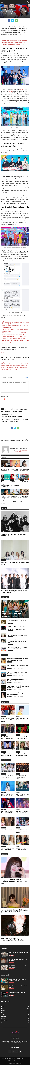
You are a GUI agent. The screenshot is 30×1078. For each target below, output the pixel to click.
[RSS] (16, 1051)
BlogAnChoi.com (5, 1041)
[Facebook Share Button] (9, 20)
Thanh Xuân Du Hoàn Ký (7, 414)
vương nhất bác (14, 421)
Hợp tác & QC (24, 1058)
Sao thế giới (12, 9)
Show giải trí (8, 411)
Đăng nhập (26, 377)
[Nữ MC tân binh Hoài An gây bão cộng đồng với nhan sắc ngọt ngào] (15, 463)
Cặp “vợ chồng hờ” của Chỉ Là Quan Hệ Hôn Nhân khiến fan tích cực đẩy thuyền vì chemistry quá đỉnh (15, 342)
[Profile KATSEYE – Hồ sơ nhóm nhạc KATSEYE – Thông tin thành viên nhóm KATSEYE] (15, 609)
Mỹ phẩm (3, 1010)
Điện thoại (3, 1016)
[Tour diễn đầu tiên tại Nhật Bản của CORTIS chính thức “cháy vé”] (15, 521)
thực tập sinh (16, 419)
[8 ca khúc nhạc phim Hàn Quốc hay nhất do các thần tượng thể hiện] (22, 745)
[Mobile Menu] (2, 2)
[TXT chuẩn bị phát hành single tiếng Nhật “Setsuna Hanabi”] (3, 674)
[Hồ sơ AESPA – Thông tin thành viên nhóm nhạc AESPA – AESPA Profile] (22, 803)
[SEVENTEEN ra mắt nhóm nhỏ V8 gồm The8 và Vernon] (4, 967)
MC (2, 411)
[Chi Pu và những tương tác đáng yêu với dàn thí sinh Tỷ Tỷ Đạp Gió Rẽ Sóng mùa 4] (5, 492)
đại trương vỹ (8, 409)
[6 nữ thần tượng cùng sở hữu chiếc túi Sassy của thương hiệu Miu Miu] (22, 840)
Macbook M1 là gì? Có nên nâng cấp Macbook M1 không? (8, 439)
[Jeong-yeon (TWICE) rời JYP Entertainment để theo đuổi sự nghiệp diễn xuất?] (15, 867)
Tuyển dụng (18, 1058)
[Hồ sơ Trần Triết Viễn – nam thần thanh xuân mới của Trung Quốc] (22, 786)
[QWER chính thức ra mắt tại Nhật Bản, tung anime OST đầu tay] (3, 688)
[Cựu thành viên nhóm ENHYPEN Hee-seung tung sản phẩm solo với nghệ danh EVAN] (15, 925)
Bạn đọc (3, 1014)
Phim (12, 494)
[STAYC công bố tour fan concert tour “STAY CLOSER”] (3, 667)
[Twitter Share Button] (12, 20)
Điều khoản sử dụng (11, 1058)
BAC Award (16, 1060)
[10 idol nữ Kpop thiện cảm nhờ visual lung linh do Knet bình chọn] (8, 786)
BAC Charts (10, 1060)
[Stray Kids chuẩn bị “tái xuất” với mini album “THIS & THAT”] (15, 578)
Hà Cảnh (16, 409)
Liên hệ (20, 1060)
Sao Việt (2, 466)
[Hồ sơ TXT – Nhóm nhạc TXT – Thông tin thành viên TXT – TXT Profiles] (3, 649)
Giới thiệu (4, 1058)
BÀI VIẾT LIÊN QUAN (6, 455)
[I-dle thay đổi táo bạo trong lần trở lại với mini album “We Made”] (3, 660)
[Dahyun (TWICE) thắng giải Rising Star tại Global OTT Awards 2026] (15, 897)
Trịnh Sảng (25, 419)
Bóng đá (12, 479)
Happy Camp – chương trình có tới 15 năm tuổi (14, 40)
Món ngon (3, 1022)
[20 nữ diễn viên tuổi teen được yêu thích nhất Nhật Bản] (3, 622)
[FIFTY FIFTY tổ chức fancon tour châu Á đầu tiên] (15, 550)
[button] (28, 2)
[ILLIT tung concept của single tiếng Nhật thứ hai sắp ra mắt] (3, 681)
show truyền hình (18, 411)
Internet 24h (4, 1020)
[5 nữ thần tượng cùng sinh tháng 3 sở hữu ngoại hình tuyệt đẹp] (8, 840)
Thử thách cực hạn (6, 419)
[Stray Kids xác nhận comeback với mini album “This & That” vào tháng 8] (4, 954)
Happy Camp (23, 409)
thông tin (20, 416)
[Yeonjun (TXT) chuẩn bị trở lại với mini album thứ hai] (4, 960)
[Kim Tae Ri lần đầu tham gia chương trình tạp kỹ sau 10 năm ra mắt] (24, 463)
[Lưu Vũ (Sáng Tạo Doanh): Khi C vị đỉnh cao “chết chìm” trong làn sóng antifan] (8, 803)
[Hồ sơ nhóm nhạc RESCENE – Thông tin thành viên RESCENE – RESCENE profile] (3, 635)
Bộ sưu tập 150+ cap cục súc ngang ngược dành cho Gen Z (22, 439)
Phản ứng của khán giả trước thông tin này (13, 44)
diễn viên (11, 91)
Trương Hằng (4, 421)
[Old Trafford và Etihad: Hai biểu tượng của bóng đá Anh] (24, 477)
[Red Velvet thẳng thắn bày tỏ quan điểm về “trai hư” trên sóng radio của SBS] (22, 728)
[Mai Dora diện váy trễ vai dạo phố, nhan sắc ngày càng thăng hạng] (5, 463)
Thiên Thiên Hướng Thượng (8, 416)
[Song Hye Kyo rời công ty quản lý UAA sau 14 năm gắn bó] (3, 695)
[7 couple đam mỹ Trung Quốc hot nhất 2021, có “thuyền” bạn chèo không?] (22, 821)
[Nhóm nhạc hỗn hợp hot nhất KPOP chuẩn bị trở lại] (8, 728)
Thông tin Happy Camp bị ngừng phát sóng (13, 42)
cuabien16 (18, 447)
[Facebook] (9, 1051)
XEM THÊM (4, 457)
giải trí (21, 89)
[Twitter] (20, 1051)
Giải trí (4, 9)
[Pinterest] (13, 1051)
